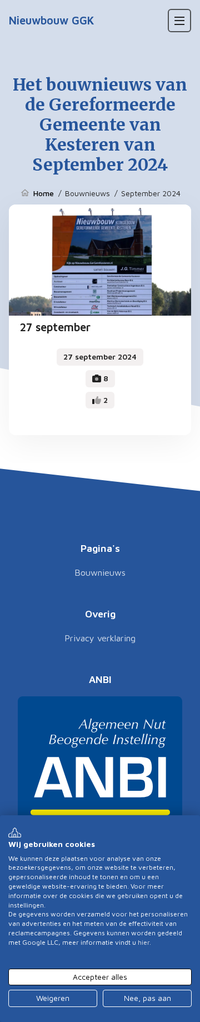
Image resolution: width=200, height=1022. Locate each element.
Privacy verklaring (100, 638)
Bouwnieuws (100, 572)
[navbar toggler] (179, 20)
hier (143, 942)
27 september (55, 327)
